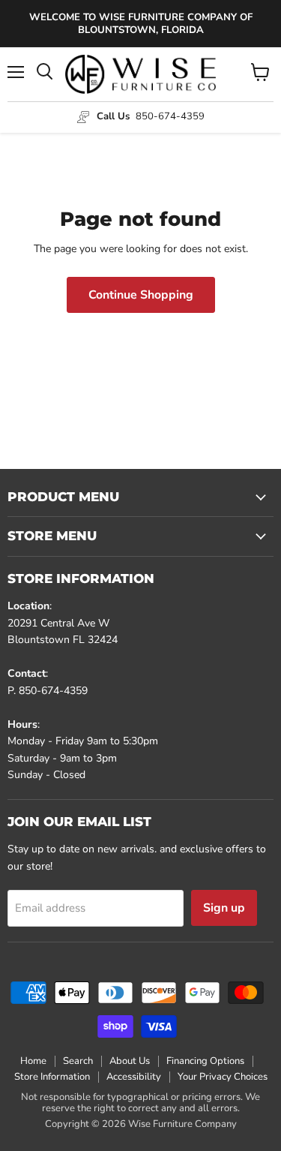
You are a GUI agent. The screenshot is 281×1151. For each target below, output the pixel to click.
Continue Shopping (140, 295)
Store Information (52, 1076)
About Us (129, 1061)
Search (78, 1061)
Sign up (224, 908)
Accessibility (133, 1076)
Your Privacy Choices (223, 1076)
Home (33, 1061)
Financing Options (205, 1061)
